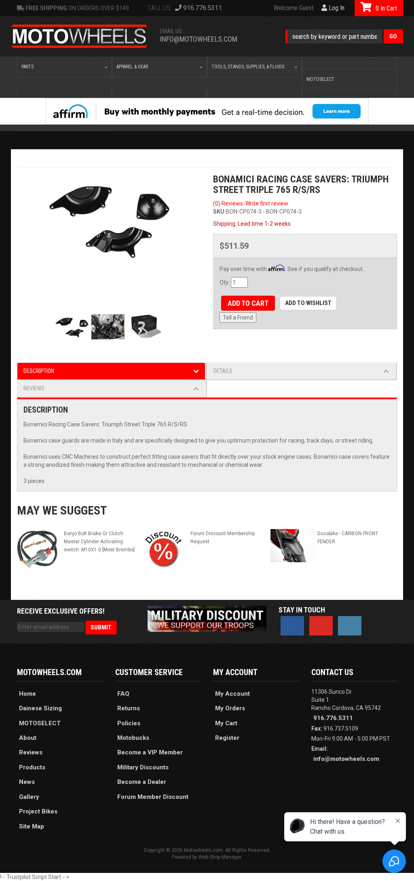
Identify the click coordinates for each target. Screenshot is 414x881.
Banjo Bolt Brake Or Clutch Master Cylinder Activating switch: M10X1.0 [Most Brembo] (99, 542)
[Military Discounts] (207, 618)
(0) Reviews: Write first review (250, 203)
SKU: (219, 211)
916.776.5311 (333, 718)
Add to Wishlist (308, 303)
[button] (344, 37)
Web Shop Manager (220, 857)
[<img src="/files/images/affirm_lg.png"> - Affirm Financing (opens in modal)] (207, 111)
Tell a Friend (238, 317)
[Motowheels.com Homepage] (79, 37)
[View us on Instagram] (349, 625)
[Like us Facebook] (292, 625)
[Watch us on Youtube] (321, 625)
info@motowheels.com (198, 39)
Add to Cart (248, 303)
